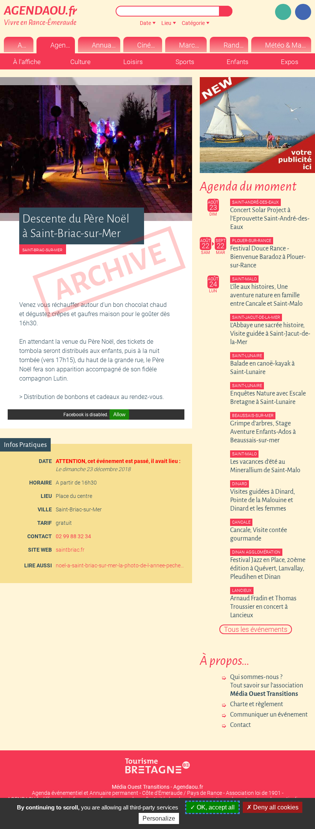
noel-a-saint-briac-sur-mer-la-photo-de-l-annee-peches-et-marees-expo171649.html (121, 565)
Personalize (159, 818)
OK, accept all (215, 807)
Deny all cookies (275, 807)
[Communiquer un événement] (283, 12)
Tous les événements (255, 629)
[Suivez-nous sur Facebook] (303, 12)
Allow (119, 414)
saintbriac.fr (70, 550)
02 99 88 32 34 (73, 536)
